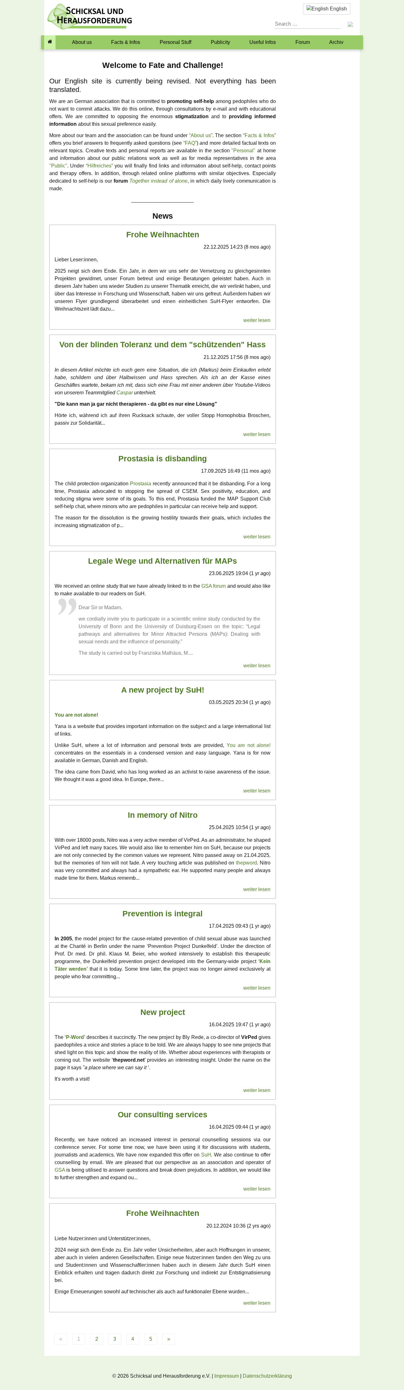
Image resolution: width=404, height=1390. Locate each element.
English (338, 8)
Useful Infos (262, 42)
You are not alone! (76, 715)
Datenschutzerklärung (267, 1376)
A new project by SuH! (162, 690)
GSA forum (213, 586)
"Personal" (243, 150)
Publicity (220, 42)
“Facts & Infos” (259, 135)
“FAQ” (190, 143)
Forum (302, 42)
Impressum (226, 1376)
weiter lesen (256, 320)
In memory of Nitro (163, 815)
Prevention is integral (162, 913)
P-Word (75, 1037)
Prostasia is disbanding (162, 458)
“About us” (200, 135)
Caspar (124, 392)
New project (162, 1012)
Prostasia (140, 483)
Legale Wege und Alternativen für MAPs (162, 561)
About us (82, 42)
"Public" (58, 165)
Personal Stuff (175, 42)
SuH (206, 1154)
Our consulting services (162, 1114)
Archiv (336, 42)
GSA (60, 1170)
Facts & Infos (125, 42)
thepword (246, 862)
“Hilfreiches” (99, 165)
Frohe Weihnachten (162, 234)
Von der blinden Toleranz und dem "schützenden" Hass (162, 344)
